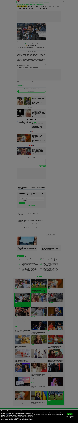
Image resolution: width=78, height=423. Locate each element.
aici (10, 418)
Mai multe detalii (7, 414)
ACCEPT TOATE (70, 414)
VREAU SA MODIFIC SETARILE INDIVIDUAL (69, 417)
